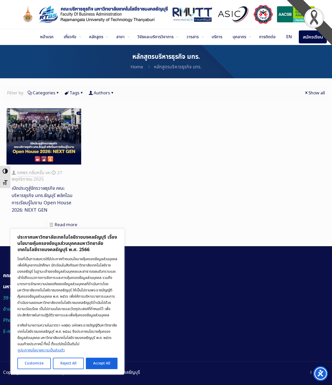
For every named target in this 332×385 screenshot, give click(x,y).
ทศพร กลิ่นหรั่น (30, 172)
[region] (67, 302)
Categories (44, 93)
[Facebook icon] (311, 373)
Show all (316, 93)
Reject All (68, 363)
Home (136, 67)
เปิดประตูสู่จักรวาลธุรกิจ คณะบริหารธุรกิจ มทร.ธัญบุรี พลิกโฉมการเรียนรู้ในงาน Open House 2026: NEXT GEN (42, 199)
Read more (65, 224)
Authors (102, 93)
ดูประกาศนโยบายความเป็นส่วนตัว (41, 350)
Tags (74, 93)
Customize (34, 363)
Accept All (101, 363)
